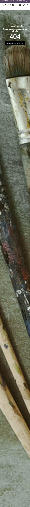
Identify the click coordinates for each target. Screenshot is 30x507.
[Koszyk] (27, 5)
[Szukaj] (16, 5)
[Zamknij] (26, 1)
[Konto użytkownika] (20, 5)
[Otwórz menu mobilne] (4, 5)
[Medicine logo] (9, 5)
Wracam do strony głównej (15, 43)
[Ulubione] (24, 5)
